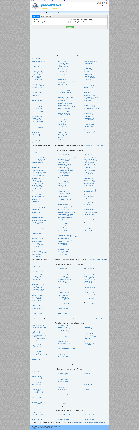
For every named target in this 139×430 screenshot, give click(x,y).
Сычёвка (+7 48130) (89, 81)
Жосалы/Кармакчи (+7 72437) (39, 354)
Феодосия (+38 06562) (90, 198)
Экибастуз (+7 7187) (89, 343)
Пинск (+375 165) (62, 313)
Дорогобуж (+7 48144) (37, 110)
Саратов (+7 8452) (88, 69)
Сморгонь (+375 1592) (89, 278)
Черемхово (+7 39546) (90, 116)
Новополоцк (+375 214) (64, 303)
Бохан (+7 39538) (36, 76)
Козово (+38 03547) (63, 162)
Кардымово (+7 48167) (64, 63)
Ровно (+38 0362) (62, 254)
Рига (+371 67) (35, 371)
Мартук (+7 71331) (62, 337)
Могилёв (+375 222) (63, 294)
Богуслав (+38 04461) (37, 180)
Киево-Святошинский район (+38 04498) (68, 157)
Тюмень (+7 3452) (88, 87)
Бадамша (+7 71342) (37, 345)
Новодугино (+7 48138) (64, 108)
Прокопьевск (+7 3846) (64, 137)
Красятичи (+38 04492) (64, 172)
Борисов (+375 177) (37, 276)
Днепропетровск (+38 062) (38, 219)
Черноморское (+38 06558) (91, 212)
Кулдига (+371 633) (63, 381)
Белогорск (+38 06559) (38, 174)
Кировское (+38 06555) (64, 161)
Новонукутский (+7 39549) (64, 110)
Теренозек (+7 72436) (63, 356)
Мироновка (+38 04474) (64, 198)
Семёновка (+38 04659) (90, 159)
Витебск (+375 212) (37, 287)
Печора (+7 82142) (62, 132)
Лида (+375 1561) (62, 287)
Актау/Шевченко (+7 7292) (38, 333)
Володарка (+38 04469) (38, 199)
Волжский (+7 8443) (37, 92)
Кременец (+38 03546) (64, 174)
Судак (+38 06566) (88, 172)
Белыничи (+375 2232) (37, 273)
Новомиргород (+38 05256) (65, 215)
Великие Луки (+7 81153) (38, 86)
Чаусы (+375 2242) (89, 292)
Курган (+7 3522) (62, 74)
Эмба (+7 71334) (88, 345)
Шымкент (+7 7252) (89, 338)
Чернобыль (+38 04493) (90, 211)
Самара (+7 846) (88, 68)
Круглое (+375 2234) (63, 282)
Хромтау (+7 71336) (89, 328)
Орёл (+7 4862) (62, 124)
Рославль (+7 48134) (89, 60)
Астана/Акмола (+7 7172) (38, 325)
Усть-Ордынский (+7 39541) (91, 97)
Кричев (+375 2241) (63, 281)
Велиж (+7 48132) (36, 84)
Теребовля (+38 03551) (90, 182)
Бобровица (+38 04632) (38, 178)
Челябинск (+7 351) (89, 115)
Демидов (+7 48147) (37, 107)
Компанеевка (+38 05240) (64, 164)
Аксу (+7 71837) (36, 332)
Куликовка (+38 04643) (64, 177)
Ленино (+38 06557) (63, 183)
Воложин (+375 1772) (37, 291)
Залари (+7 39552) (36, 132)
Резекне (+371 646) (89, 373)
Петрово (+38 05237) (63, 238)
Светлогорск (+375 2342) (90, 273)
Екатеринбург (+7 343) (37, 116)
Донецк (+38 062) (36, 224)
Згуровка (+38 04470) (37, 245)
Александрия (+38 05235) (38, 157)
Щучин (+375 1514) (89, 303)
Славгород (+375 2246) (90, 274)
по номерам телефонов (69, 365)
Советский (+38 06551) (90, 165)
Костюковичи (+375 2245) (64, 278)
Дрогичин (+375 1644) (37, 308)
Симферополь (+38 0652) (90, 161)
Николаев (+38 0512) (63, 207)
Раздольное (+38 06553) (64, 249)
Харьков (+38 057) (88, 203)
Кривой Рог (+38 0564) (63, 175)
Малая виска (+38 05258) (64, 193)
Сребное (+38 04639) (89, 169)
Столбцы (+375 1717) (89, 281)
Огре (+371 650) (62, 399)
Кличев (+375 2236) (63, 276)
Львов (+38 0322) (62, 186)
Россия (35, 12)
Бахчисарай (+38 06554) (38, 170)
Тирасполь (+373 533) (37, 414)
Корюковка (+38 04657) (64, 167)
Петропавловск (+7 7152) (64, 343)
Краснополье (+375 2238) (64, 279)
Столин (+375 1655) (89, 282)
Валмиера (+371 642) (37, 391)
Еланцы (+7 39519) (37, 118)
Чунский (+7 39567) (89, 119)
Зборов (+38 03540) (37, 243)
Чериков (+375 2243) (89, 294)
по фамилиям (89, 145)
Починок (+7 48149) (63, 136)
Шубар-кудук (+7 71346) (90, 337)
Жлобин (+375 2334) (37, 313)
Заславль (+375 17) (63, 268)
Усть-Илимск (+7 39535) (90, 95)
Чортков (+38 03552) (89, 214)
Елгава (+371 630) (62, 374)
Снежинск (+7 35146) (89, 76)
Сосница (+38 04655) (89, 167)
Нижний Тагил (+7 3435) (64, 105)
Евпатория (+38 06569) (38, 228)
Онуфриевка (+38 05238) (64, 228)
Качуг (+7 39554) (62, 65)
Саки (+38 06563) (88, 154)
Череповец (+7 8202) (89, 118)
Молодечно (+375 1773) (64, 297)
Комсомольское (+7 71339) (65, 328)
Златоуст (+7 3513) (37, 136)
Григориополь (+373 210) (64, 414)
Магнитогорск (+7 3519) (64, 90)
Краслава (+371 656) (63, 379)
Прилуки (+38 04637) (63, 245)
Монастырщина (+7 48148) (65, 92)
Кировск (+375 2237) (63, 273)
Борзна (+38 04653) (37, 182)
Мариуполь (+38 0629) (64, 195)
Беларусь (58, 12)
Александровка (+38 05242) (39, 159)
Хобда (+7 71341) (88, 327)
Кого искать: (36, 19)
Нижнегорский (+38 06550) (65, 206)
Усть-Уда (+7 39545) (89, 98)
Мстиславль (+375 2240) (64, 299)
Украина (47, 12)
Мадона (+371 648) (63, 394)
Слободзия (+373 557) (89, 419)
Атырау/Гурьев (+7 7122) (38, 340)
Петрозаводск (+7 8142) (64, 131)
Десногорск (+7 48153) (37, 108)
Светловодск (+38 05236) (90, 156)
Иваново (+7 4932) (36, 140)
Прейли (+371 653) (63, 404)
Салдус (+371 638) (89, 378)
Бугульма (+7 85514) (37, 79)
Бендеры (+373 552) (37, 419)
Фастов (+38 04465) (89, 196)
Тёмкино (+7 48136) (89, 86)
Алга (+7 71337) (36, 337)
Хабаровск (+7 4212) (89, 105)
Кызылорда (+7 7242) (63, 332)
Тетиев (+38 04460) (89, 185)
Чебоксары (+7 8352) (89, 113)
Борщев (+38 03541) (37, 186)
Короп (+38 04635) (62, 165)
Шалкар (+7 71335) (89, 333)
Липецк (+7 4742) (62, 84)
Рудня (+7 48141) (88, 63)
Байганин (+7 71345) (37, 346)
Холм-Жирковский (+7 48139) (91, 108)
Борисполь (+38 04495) (38, 183)
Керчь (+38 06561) (62, 156)
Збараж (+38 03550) (37, 241)
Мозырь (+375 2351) (63, 295)
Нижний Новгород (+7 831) (65, 103)
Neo (107, 0)
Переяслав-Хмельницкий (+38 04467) (67, 236)
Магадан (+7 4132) (62, 89)
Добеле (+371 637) (36, 404)
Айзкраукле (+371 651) (37, 376)
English (105, 5)
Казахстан (69, 12)
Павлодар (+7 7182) (63, 341)
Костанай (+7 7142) (63, 330)
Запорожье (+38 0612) (37, 240)
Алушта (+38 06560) (37, 161)
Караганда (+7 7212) (37, 361)
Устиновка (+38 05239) (90, 191)
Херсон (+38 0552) (89, 204)
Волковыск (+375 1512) (38, 289)
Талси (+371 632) (88, 383)
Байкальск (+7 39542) (37, 71)
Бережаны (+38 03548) (38, 175)
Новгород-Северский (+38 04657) (66, 212)
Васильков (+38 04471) (38, 196)
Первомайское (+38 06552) (65, 235)
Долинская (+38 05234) (38, 222)
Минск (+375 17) (36, 266)
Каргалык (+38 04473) (63, 154)
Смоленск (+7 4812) (89, 74)
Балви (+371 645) (36, 383)
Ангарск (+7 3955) (36, 66)
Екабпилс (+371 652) (63, 373)
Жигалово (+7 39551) (37, 128)
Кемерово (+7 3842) (63, 66)
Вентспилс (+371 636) (37, 392)
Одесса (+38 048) (62, 225)
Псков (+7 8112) (62, 139)
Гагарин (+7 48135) (37, 100)
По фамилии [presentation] (36, 16)
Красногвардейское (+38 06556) (66, 169)
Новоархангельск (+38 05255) (65, 214)
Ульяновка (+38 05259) (90, 190)
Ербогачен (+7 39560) (37, 121)
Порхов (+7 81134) (62, 134)
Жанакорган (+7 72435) (38, 353)
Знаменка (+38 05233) (37, 246)
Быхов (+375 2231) (36, 279)
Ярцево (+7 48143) (89, 132)
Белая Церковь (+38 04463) (39, 172)
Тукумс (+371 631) (88, 384)
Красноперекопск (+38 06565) (65, 170)
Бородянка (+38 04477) (38, 185)
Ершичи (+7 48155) (37, 123)
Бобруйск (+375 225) (37, 274)
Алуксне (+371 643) (37, 378)
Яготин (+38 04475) (89, 228)
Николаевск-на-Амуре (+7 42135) (66, 107)
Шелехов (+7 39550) (89, 124)
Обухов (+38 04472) (63, 224)
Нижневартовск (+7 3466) (64, 102)
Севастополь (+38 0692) (90, 157)
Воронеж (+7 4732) (37, 94)
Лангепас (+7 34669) (63, 79)
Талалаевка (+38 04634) (90, 178)
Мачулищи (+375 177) (63, 292)
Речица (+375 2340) (89, 268)
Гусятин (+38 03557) (37, 212)
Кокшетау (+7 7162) (63, 327)
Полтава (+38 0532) (63, 243)
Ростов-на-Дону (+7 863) (90, 61)
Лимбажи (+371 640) (63, 387)
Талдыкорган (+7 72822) (64, 353)
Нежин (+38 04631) (63, 204)
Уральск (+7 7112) (62, 361)
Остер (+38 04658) (62, 230)
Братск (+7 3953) (36, 78)
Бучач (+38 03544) (36, 190)
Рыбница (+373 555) (89, 414)
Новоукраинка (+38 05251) (65, 217)
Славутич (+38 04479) (89, 164)
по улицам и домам (99, 145)
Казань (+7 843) (62, 60)
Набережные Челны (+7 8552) (66, 97)
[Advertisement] (70, 42)
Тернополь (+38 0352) (89, 183)
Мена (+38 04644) (62, 196)
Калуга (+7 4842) (62, 61)
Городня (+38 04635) (37, 209)
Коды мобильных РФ (48, 0)
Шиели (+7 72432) (88, 335)
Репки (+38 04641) (62, 253)
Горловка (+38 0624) (37, 211)
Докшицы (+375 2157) (37, 305)
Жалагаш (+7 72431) (37, 351)
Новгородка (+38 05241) (64, 211)
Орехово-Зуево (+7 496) (64, 123)
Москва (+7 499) (36, 60)
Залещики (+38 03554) (37, 238)
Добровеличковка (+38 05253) (39, 220)
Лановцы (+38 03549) (63, 182)
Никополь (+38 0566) (63, 209)
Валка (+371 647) (36, 389)
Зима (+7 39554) (36, 134)
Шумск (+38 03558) (89, 219)
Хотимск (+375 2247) (89, 287)
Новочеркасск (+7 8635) (64, 113)
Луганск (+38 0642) (63, 185)
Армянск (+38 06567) (37, 162)
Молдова (92, 12)
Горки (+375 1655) (36, 299)
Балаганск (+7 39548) (37, 73)
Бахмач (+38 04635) (37, 169)
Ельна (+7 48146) (36, 119)
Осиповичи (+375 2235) (64, 308)
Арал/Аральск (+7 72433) (38, 338)
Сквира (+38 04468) (89, 162)
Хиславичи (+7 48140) (89, 107)
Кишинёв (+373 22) (37, 412)
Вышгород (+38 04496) (38, 201)
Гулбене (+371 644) (37, 397)
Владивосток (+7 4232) (38, 89)
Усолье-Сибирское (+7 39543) (92, 94)
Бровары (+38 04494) (37, 188)
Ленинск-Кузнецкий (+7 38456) (66, 81)
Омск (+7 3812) (62, 121)
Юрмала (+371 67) (89, 394)
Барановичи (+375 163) (38, 271)
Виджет (103, 0)
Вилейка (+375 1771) (37, 286)
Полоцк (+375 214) (62, 315)
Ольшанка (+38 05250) (64, 227)
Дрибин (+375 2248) (37, 307)
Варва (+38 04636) (36, 195)
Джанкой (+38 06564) (37, 217)
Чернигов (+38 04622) (89, 209)
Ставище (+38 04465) (89, 170)
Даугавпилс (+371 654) (38, 402)
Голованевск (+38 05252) (38, 207)
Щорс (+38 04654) (88, 224)
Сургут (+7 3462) (88, 79)
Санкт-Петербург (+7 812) (38, 61)
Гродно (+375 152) (36, 300)
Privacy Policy (33, 428)
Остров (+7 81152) (62, 126)
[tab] (36, 16)
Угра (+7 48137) (88, 92)
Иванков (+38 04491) (37, 251)
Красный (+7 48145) (63, 73)
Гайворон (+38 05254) (37, 206)
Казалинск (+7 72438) (37, 359)
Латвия (81, 12)
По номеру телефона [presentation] (46, 16)
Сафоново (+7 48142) (89, 71)
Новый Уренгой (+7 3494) (64, 115)
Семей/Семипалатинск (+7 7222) (66, 348)
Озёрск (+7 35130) (62, 119)
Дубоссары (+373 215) (63, 419)
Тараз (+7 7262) (62, 354)
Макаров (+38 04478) (63, 191)
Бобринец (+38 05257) (37, 177)
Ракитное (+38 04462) (63, 251)
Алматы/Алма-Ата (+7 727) (39, 327)
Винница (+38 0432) (37, 198)
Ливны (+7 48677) (62, 82)
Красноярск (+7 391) (63, 71)
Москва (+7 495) (36, 58)
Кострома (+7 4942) (63, 68)
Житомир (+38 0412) (37, 233)
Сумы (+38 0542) (88, 174)
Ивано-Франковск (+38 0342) (39, 253)
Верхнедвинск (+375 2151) (39, 284)
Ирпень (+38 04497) (37, 254)
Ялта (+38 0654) (88, 230)
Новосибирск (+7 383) (63, 111)
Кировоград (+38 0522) (64, 159)
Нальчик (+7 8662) (62, 98)
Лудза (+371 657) (62, 389)
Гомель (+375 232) (36, 297)
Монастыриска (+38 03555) (65, 199)
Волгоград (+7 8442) (37, 90)
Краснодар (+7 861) (63, 69)
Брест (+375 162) (36, 278)
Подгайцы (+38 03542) (63, 241)
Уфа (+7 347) (87, 100)
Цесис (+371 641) (88, 389)
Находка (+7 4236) (62, 100)
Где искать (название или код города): (81, 19)
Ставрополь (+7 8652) (89, 78)
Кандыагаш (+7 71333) (64, 325)
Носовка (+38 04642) (63, 219)
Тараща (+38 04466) (89, 180)
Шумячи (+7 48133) (89, 126)
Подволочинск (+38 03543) (65, 240)
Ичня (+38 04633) (36, 256)
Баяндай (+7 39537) (37, 74)
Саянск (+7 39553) (88, 73)
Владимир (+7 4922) (37, 87)
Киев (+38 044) (35, 153)
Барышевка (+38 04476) (38, 167)
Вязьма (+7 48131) (36, 95)
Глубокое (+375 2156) (37, 295)
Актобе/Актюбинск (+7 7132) (39, 335)
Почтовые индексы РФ (60, 0)
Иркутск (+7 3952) (36, 142)
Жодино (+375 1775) (37, 315)
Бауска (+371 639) (36, 384)
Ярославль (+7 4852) (89, 131)
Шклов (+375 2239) (89, 299)
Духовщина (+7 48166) (37, 111)
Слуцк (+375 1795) (88, 276)
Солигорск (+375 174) (89, 279)
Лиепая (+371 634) (62, 386)
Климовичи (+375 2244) (64, 274)
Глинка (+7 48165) (36, 102)
